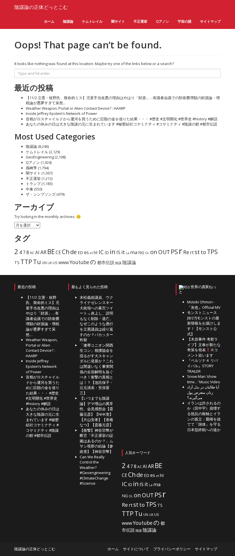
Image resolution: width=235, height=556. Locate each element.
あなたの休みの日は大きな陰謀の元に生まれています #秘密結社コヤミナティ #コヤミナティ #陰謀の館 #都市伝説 (121, 124)
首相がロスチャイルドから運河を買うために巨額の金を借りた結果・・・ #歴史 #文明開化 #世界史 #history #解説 (122, 118)
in (112, 251)
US (55, 262)
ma (133, 252)
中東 (29, 189)
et (91, 253)
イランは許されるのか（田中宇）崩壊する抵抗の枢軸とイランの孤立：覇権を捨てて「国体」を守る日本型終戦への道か (204, 416)
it (123, 252)
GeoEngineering (40, 157)
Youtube (79, 262)
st (197, 252)
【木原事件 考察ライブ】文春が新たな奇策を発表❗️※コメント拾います (204, 347)
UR (50, 263)
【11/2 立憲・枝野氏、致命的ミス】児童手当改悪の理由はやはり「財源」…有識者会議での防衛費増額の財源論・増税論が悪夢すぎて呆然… (42, 316)
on (153, 252)
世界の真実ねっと (197, 289)
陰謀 (118, 263)
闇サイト (118, 21)
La (127, 253)
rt (192, 252)
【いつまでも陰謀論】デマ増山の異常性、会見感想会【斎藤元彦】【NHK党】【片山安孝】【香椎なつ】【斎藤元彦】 (96, 411)
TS (16, 262)
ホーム (49, 21)
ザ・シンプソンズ (41, 194)
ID (107, 252)
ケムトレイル (92, 21)
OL (147, 253)
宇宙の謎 (184, 21)
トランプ (33, 183)
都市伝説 (105, 262)
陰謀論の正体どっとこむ (41, 7)
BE (51, 251)
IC (101, 252)
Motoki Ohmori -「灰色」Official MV (203, 304)
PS (174, 251)
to (203, 252)
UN (44, 262)
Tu (37, 262)
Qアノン (162, 21)
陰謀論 (68, 21)
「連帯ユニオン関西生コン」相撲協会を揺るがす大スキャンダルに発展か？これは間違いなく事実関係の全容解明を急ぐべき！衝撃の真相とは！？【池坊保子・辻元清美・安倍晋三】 (96, 369)
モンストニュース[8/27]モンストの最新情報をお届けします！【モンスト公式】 (204, 323)
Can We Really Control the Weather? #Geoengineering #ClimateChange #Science (95, 470)
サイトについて (136, 548)
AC (32, 252)
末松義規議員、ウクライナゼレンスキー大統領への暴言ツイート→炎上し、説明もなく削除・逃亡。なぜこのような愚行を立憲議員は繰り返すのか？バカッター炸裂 (96, 319)
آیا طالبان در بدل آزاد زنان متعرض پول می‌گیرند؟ (203, 392)
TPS (212, 251)
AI (37, 252)
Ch (65, 251)
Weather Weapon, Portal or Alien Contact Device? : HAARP (76, 108)
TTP (26, 261)
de (73, 252)
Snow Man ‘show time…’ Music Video (203, 379)
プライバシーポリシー (172, 548)
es (86, 252)
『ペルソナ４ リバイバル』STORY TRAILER (202, 366)
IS (118, 252)
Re (186, 252)
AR (43, 252)
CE (58, 252)
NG (141, 252)
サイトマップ (210, 21)
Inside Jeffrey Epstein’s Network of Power (61, 113)
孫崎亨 (31, 167)
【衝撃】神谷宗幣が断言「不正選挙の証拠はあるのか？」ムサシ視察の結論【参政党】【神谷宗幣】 (96, 441)
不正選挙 (140, 21)
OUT (164, 252)
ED (80, 252)
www (63, 262)
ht (96, 252)
